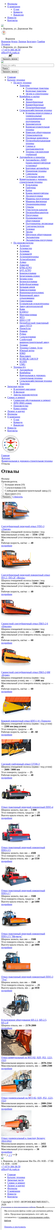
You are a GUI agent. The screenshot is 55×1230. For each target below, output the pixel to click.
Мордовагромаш (28, 314)
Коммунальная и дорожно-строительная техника (33, 180)
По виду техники (22, 82)
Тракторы (25, 85)
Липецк (22, 41)
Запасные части (15, 386)
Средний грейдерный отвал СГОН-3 (20, 764)
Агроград (24, 245)
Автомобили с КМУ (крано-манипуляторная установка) (38, 163)
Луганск (5, 44)
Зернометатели (33, 124)
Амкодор (24, 265)
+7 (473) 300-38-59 (10, 49)
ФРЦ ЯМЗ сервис (22, 403)
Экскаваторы (32, 237)
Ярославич (25, 356)
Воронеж (6, 41)
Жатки (29, 99)
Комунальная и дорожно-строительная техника (33, 376)
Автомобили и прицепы (32, 157)
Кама (22, 309)
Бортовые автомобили (37, 168)
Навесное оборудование (38, 132)
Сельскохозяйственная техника (36, 110)
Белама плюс (26, 278)
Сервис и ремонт (16, 397)
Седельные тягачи (35, 176)
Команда (17, 12)
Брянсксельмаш (28, 289)
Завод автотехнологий (31, 306)
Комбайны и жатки (30, 96)
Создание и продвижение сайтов (18, 1207)
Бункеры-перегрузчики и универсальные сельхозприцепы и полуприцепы (39, 117)
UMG (22, 364)
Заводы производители (25, 394)
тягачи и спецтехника (37, 93)
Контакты (12, 20)
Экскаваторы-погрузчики (39, 240)
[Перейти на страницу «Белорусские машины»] (3, 34)
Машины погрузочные (37, 198)
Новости (11, 17)
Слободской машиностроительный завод (34, 341)
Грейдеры (31, 187)
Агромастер (26, 248)
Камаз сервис (20, 408)
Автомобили (26, 370)
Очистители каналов (36, 209)
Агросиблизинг (28, 259)
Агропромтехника (29, 256)
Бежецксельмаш (28, 273)
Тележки (30, 229)
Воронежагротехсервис (32, 292)
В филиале (19, 392)
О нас (16, 9)
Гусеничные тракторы (37, 88)
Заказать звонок (9, 59)
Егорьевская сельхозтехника (34, 303)
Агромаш (24, 251)
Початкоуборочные (36, 107)
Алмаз (23, 262)
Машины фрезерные (36, 201)
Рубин (23, 334)
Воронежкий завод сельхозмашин (29, 296)
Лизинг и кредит (16, 411)
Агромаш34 (26, 254)
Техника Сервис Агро (31, 347)
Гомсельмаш (26, 300)
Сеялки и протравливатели (35, 147)
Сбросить (18, 496)
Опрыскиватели (34, 135)
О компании (13, 6)
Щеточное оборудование (38, 234)
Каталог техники (16, 80)
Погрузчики (32, 215)
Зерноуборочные (34, 102)
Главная (11, 77)
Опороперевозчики (36, 204)
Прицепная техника (36, 171)
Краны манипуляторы (37, 193)
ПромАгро (25, 328)
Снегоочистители (35, 226)
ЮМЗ (22, 353)
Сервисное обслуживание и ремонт (32, 400)
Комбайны (25, 372)
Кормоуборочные (35, 104)
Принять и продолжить (15, 1227)
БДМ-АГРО (26, 267)
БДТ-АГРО (25, 270)
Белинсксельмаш (28, 281)
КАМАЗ (24, 312)
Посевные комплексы (37, 138)
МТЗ (22, 317)
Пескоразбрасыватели (37, 212)
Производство (20, 405)
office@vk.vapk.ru (10, 52)
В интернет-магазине (24, 389)
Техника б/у (19, 367)
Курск (14, 41)
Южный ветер (27, 350)
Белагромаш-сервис (30, 276)
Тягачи (29, 231)
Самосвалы (31, 173)
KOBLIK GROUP (29, 358)
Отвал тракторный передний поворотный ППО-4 (27, 807)
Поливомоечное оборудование (34, 219)
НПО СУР (25, 320)
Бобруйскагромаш (29, 284)
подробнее (6, 545)
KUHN (23, 361)
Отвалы (30, 207)
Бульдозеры (32, 184)
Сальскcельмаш (28, 336)
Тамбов (41, 41)
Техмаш (24, 345)
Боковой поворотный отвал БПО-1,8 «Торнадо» (26, 721)
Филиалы (12, 3)
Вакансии (18, 15)
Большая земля (27, 287)
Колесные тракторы (36, 91)
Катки (29, 190)
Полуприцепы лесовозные (39, 223)
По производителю (23, 242)
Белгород (32, 41)
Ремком (23, 331)
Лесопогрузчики (34, 196)
